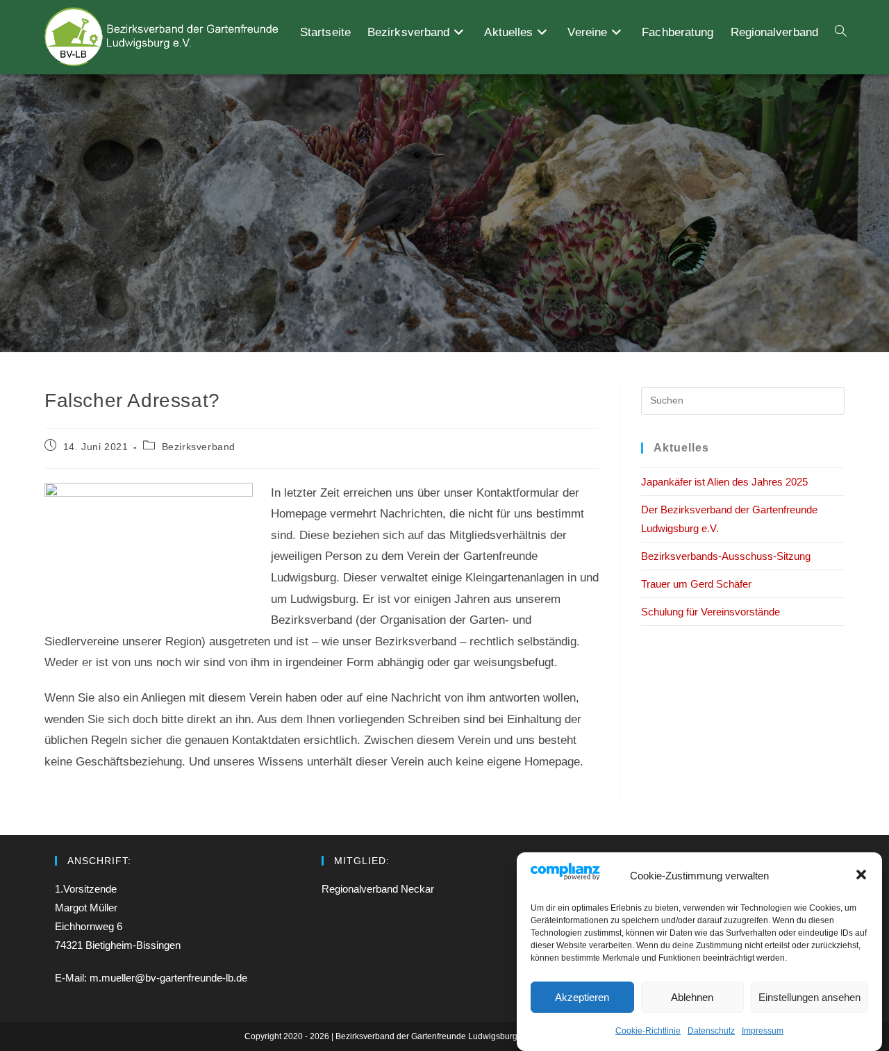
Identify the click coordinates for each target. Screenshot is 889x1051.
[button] (861, 875)
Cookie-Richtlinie (648, 1030)
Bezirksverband (198, 446)
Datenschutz (711, 1030)
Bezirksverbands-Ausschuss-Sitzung (726, 556)
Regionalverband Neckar (378, 889)
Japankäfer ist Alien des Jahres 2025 (724, 482)
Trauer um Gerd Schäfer (696, 584)
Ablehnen (692, 996)
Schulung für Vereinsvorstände (710, 612)
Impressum (762, 1030)
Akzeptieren (582, 996)
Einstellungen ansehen (809, 996)
